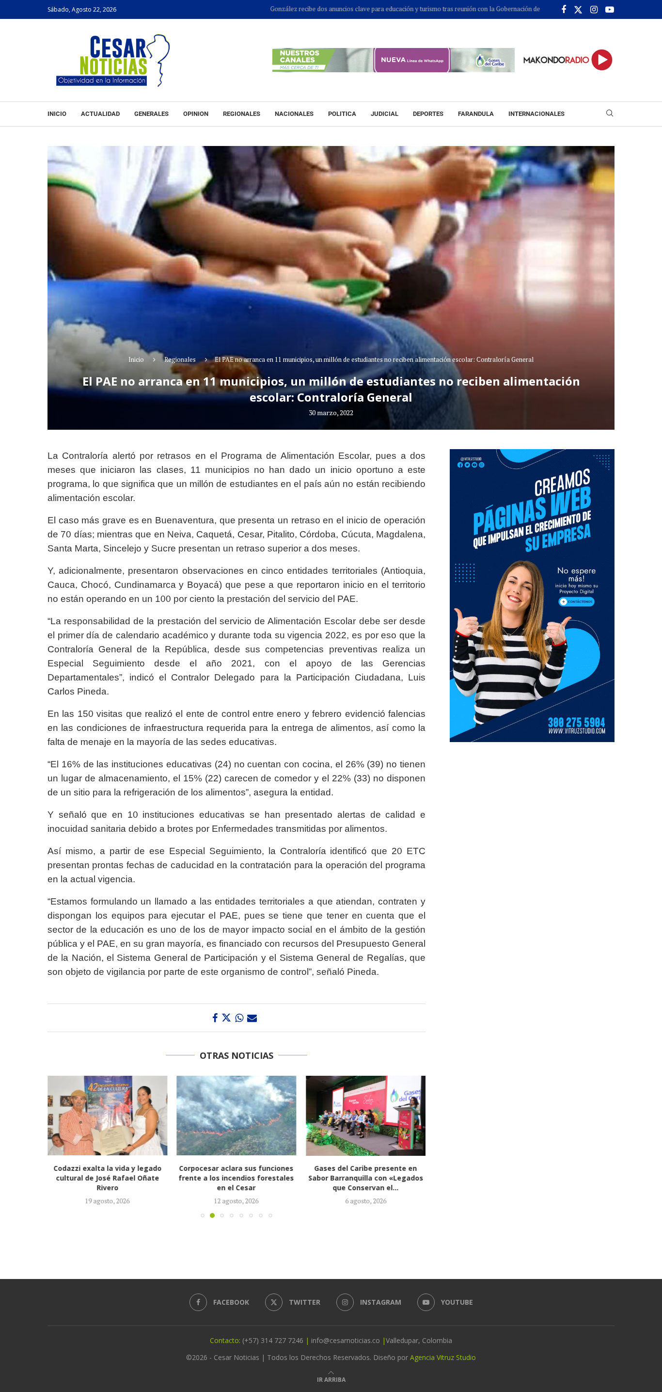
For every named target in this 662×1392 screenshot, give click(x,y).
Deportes (428, 113)
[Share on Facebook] (215, 1017)
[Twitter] (578, 10)
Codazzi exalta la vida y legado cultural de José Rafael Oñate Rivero (107, 1178)
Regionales (241, 113)
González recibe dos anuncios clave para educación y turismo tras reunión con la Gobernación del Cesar (372, 8)
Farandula (476, 113)
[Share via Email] (252, 1017)
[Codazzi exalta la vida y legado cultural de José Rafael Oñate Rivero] (107, 1115)
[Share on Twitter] (226, 1017)
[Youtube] (610, 10)
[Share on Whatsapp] (239, 1017)
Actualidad (100, 113)
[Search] (610, 114)
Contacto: (226, 1340)
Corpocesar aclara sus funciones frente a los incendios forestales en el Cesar (236, 1178)
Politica (342, 113)
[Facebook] (564, 10)
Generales (151, 113)
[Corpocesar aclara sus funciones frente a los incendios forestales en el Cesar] (237, 1115)
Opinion (195, 113)
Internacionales (536, 113)
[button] (60, 1146)
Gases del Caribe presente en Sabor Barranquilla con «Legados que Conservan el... (365, 1178)
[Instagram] (594, 10)
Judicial (384, 113)
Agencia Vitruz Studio (443, 1357)
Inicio (56, 113)
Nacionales (294, 113)
